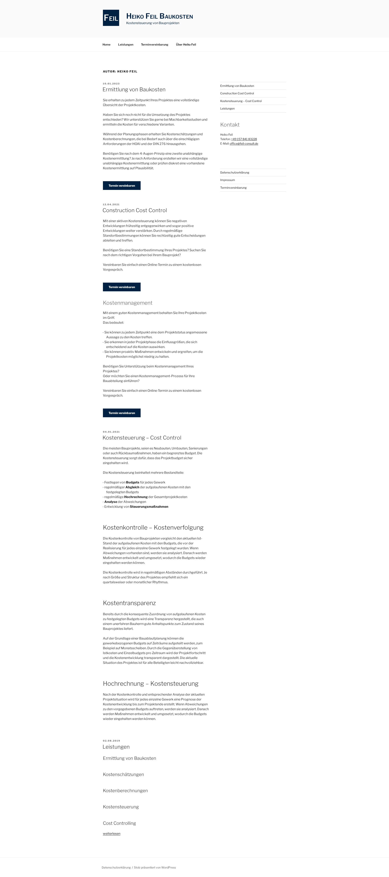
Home (106, 44)
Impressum (227, 180)
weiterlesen (111, 833)
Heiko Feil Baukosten (159, 16)
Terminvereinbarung (154, 44)
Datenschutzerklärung (234, 172)
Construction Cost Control (135, 210)
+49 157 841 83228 (244, 139)
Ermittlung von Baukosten (134, 89)
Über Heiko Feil (186, 44)
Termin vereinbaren (122, 185)
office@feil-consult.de (244, 143)
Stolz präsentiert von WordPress (155, 867)
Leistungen (125, 44)
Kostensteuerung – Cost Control (142, 437)
